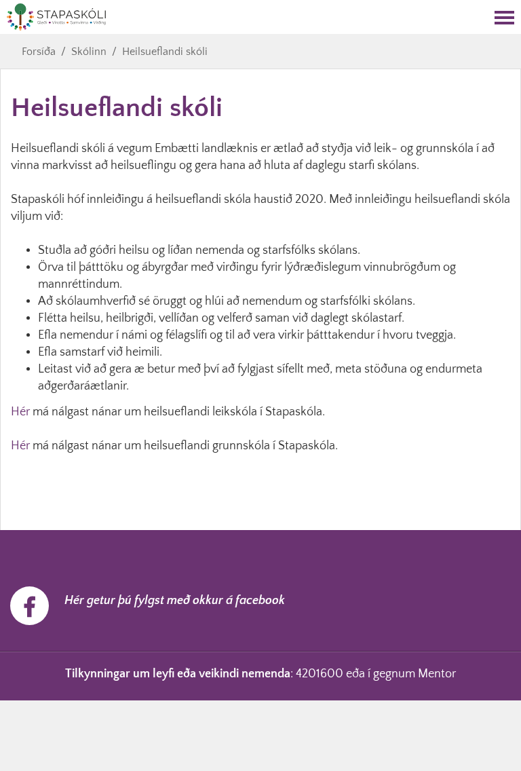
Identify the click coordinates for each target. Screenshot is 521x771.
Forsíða (39, 51)
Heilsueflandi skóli (165, 51)
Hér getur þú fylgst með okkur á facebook (174, 600)
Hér (20, 412)
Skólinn (89, 51)
